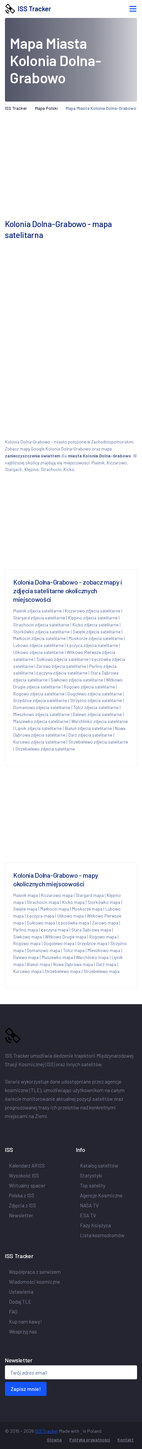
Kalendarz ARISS (27, 1165)
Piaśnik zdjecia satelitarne (37, 610)
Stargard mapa (90, 895)
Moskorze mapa (87, 909)
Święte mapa (25, 909)
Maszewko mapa (57, 957)
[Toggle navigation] (133, 9)
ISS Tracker (33, 9)
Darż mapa (106, 964)
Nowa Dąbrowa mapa (73, 964)
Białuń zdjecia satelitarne (88, 728)
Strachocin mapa (43, 902)
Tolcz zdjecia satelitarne (96, 707)
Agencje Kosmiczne (101, 1195)
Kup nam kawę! (26, 1322)
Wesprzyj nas (23, 1331)
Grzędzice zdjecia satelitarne (40, 700)
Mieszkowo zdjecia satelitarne (41, 714)
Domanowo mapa (43, 950)
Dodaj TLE (20, 1302)
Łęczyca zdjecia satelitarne (92, 645)
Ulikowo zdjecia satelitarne (38, 652)
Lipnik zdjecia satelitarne (38, 728)
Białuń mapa (38, 964)
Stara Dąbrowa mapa (91, 929)
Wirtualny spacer (27, 1185)
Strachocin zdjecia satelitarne (41, 624)
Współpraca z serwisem (35, 1272)
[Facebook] (9, 1130)
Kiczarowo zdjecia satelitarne (92, 610)
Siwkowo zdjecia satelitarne (77, 680)
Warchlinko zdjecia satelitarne (99, 721)
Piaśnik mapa (25, 895)
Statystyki (91, 1175)
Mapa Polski (46, 108)
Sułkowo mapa (41, 923)
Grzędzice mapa (92, 943)
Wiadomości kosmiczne (34, 1282)
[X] (18, 1130)
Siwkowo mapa (27, 936)
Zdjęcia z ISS (22, 1205)
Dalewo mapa (26, 957)
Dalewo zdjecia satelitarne (97, 714)
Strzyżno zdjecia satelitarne (96, 700)
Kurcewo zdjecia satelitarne (39, 742)
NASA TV (89, 1205)
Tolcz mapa (74, 950)
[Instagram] (26, 1130)
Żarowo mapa (105, 923)
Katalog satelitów (99, 1165)
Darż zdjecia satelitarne (90, 735)
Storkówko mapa (104, 902)
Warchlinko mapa (92, 957)
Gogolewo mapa (59, 943)
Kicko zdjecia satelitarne (95, 624)
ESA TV (88, 1215)
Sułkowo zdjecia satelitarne (62, 659)
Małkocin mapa (54, 909)
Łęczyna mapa (54, 929)
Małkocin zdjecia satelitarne (39, 638)
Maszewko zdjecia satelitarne (40, 721)
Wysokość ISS (24, 1175)
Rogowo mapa (103, 936)
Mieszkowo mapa (104, 950)
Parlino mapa (25, 929)
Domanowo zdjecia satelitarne (41, 707)
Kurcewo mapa (27, 971)
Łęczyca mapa (40, 916)
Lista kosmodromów (102, 1235)
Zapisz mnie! (26, 1389)
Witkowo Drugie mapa (65, 936)
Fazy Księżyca (95, 1225)
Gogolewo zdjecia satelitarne (94, 693)
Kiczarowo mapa (57, 895)
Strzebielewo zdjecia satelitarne (98, 742)
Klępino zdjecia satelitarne (93, 617)
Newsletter (21, 1215)
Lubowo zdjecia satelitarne (38, 645)
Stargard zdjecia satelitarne (39, 617)
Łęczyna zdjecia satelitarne (62, 673)
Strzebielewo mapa (63, 971)
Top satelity (92, 1185)
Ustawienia (21, 1292)
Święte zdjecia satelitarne (97, 631)
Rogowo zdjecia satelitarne (89, 686)
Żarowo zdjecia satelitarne (61, 666)
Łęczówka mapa (73, 923)
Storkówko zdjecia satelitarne (41, 631)
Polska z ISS (21, 1195)
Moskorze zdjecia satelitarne (96, 638)
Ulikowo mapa (70, 916)
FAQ (13, 1312)
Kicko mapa (73, 902)
